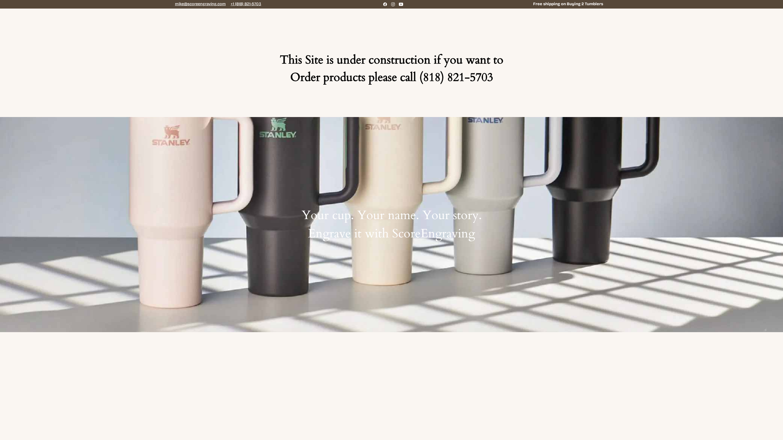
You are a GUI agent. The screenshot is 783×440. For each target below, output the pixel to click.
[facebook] (385, 4)
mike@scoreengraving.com (200, 4)
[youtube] (401, 4)
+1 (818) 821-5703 (246, 4)
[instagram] (393, 4)
